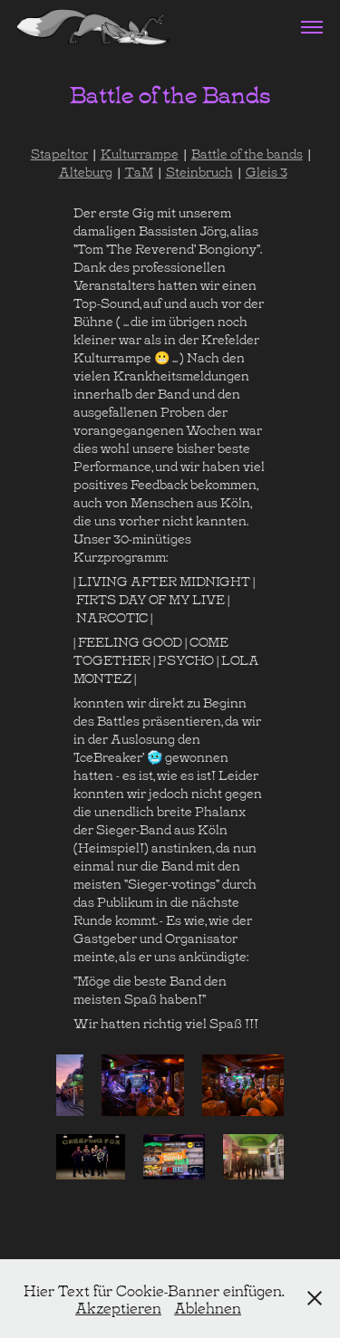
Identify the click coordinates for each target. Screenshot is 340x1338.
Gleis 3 (266, 170)
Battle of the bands (247, 152)
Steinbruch (199, 170)
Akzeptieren (118, 1306)
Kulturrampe (140, 152)
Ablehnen (207, 1306)
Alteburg (85, 170)
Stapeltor (59, 152)
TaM (139, 170)
